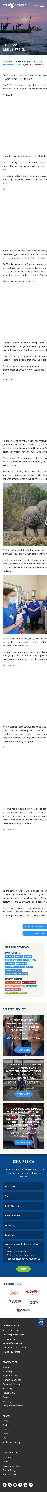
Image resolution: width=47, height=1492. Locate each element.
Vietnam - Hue (10, 1339)
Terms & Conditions (12, 1466)
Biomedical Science (13, 960)
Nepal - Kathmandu (12, 1343)
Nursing (28, 956)
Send (23, 1269)
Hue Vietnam (32, 986)
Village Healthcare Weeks (16, 974)
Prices (5, 1420)
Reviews (6, 1425)
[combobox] (23, 1225)
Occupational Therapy (15, 967)
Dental (29, 967)
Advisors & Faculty (11, 1442)
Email (5, 1461)
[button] (42, 5)
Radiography (21, 963)
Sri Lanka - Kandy (13, 982)
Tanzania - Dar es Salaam (16, 993)
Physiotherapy (30, 960)
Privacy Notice (9, 1474)
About (6, 1416)
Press (5, 1433)
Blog (5, 1429)
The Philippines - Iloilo (15, 986)
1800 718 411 (9, 1457)
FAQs (5, 1438)
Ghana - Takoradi (11, 1351)
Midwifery (10, 956)
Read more (23, 1050)
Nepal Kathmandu (13, 989)
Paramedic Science (13, 64)
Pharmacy (10, 963)
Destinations (11, 1325)
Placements (10, 1362)
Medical (19, 956)
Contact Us (10, 1452)
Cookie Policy (9, 1470)
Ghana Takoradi (34, 64)
